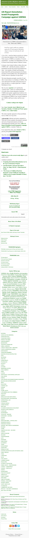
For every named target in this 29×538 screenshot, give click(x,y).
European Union (6, 287)
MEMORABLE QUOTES (6, 368)
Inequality (8, 295)
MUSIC (2, 457)
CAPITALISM (3, 411)
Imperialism (14, 294)
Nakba (7, 306)
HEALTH (3, 419)
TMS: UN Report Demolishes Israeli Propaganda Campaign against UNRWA (14, 125)
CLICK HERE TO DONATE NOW (14, 183)
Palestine (9, 109)
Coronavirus (10, 279)
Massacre (15, 303)
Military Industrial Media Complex (17, 304)
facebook (15, 138)
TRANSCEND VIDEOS (5, 338)
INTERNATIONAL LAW (5, 400)
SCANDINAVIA (4, 401)
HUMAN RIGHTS (4, 360)
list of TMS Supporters (15, 131)
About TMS (23, 6)
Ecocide (9, 284)
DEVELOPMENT (4, 446)
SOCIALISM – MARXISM (6, 414)
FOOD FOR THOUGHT (5, 473)
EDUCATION (3, 384)
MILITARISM (3, 357)
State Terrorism (22, 317)
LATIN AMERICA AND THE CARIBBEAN (9, 392)
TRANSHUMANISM (5, 436)
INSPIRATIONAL (4, 471)
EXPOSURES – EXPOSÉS (6, 415)
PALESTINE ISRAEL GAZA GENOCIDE (9, 398)
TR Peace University (5, 260)
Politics (7, 312)
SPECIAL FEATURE (5, 433)
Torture (21, 319)
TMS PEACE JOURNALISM (6, 344)
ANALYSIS (3, 358)
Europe (23, 285)
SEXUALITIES (4, 461)
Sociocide (8, 317)
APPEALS (3, 395)
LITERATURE (4, 455)
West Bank (6, 326)
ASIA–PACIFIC (4, 376)
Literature (5, 303)
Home (2, 6)
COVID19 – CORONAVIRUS (7, 466)
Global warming (23, 290)
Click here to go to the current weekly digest (13, 155)
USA (8, 110)
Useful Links (3, 514)
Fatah (16, 287)
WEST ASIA (3, 406)
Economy (20, 284)
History (20, 292)
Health (8, 292)
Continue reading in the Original (14, 102)
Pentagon (23, 311)
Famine (13, 287)
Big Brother (25, 274)
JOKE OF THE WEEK (5, 479)
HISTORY (3, 417)
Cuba (20, 281)
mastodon (6, 138)
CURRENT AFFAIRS (5, 460)
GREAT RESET (4, 441)
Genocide (10, 107)
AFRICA (2, 365)
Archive (6, 6)
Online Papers (4, 239)
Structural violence (7, 319)
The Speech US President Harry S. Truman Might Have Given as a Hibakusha (14, 505)
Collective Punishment (15, 277)
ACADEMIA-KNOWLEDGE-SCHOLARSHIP (10, 408)
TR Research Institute (5, 263)
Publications (3, 241)
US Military (9, 322)
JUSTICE (3, 373)
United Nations (13, 110)
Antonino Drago (4, 507)
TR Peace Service (4, 262)
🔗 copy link (5, 141)
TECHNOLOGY (4, 362)
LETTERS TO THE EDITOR (6, 463)
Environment (7, 285)
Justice (11, 301)
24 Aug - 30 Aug (15, 198)
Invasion (17, 298)
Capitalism (19, 276)
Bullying (14, 276)
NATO (11, 306)
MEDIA (2, 389)
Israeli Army (11, 299)
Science (8, 315)
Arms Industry (10, 274)
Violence (15, 322)
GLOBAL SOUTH (4, 390)
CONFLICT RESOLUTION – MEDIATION (9, 347)
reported (11, 88)
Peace (18, 311)
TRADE (2, 444)
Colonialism (23, 277)
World (12, 327)
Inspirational (13, 295)
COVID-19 (24, 279)
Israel (14, 107)
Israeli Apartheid (5, 299)
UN (10, 321)
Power (12, 312)
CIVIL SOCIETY (4, 458)
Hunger (8, 294)
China (24, 276)
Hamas (4, 292)
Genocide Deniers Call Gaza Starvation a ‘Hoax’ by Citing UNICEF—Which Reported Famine (14, 167)
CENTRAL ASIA (4, 385)
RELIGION (3, 435)
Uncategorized (4, 485)
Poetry (3, 312)
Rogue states (23, 314)
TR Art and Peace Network (6, 259)
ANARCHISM (4, 447)
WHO (19, 326)
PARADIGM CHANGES (5, 423)
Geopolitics (15, 290)
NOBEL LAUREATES (5, 346)
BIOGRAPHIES (4, 343)
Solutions (13, 317)
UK (3, 321)
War (2, 324)
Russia (4, 315)
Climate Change (6, 277)
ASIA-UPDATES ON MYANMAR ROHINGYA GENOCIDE (12, 379)
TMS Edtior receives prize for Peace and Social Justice (12, 249)
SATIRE (2, 428)
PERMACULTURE (5, 449)
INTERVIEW (3, 439)
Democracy (10, 282)
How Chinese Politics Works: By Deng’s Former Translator (13, 232)
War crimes (7, 324)
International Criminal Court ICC (17, 296)
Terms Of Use (4, 515)
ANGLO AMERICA (4, 369)
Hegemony (14, 292)
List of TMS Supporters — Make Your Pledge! (14, 191)
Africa (8, 273)
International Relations (9, 298)
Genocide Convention (7, 290)
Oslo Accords (14, 309)
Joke (26, 299)
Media (20, 303)
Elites (24, 284)
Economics (14, 284)
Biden (20, 274)
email (13, 135)
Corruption (17, 279)
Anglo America (14, 273)
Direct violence (18, 282)
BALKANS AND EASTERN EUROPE (8, 381)
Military (6, 304)
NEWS (2, 371)
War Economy (15, 324)
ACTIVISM (3, 366)
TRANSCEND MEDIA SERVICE (13, 1)
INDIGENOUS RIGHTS (5, 422)
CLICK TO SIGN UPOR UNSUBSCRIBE (14, 206)
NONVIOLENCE (4, 350)
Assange (17, 274)
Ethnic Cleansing (16, 285)
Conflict (4, 279)
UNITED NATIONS (18, 20)
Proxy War (20, 312)
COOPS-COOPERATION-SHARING (8, 349)
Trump (25, 319)
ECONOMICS (4, 442)
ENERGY (3, 377)
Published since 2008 (14, 535)
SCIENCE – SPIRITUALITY (6, 468)
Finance (20, 287)
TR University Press (5, 265)
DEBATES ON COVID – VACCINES (8, 430)
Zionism (16, 327)
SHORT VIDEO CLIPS (5, 484)
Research (17, 314)
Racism (8, 314)
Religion (12, 314)
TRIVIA (2, 454)
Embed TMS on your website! (14, 528)
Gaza (5, 107)
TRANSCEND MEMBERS (6, 352)
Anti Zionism (4, 274)
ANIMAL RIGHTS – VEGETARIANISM (8, 465)
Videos (18, 6)
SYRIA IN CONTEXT (5, 403)
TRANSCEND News (5, 336)
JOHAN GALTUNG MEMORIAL (7, 335)
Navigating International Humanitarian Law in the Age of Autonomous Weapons (15, 162)
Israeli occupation (20, 300)
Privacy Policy (4, 518)
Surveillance (16, 319)
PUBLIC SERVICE (5, 452)
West (25, 324)
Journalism (5, 301)
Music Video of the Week (6, 490)
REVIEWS (3, 427)
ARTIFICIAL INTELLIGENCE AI (7, 409)
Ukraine (6, 321)
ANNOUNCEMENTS (5, 341)
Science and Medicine (17, 315)
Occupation (14, 307)
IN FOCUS (3, 363)
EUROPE (3, 387)
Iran (21, 298)
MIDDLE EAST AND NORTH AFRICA (8, 396)
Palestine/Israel (6, 311)
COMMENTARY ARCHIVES (6, 487)
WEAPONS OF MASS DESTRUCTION (9, 354)
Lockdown (10, 303)
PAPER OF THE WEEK (5, 339)
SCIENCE (3, 431)
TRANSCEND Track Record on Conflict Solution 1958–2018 (13, 251)
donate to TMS (21, 130)
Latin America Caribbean (19, 301)
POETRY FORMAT (5, 476)
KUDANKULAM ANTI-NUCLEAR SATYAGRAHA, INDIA (12, 450)
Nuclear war (23, 306)
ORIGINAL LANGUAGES (6, 481)
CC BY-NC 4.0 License (23, 146)
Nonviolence (17, 306)
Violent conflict (22, 322)
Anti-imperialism (24, 273)
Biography (5, 276)
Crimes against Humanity (10, 281)
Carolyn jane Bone (5, 496)
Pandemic (14, 311)
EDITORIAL (3, 333)
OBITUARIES (3, 477)
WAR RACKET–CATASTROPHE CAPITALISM (10, 374)
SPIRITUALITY (4, 474)
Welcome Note (4, 243)
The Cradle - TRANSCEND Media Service (10, 23)
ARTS (2, 438)
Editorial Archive (4, 238)
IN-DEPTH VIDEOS (5, 482)
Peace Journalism (12, 6)
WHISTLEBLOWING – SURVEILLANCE (9, 420)
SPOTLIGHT (3, 393)
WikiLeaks (23, 326)
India (20, 294)
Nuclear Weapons (7, 307)
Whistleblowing (14, 326)
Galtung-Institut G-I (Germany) (7, 267)
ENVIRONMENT (4, 412)
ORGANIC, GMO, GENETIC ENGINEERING (10, 425)
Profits (16, 312)
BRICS (9, 276)
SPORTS (3, 469)
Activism (3, 273)
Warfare (21, 324)
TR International (4, 257)
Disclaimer (3, 517)
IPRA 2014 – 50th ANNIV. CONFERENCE (9, 488)
